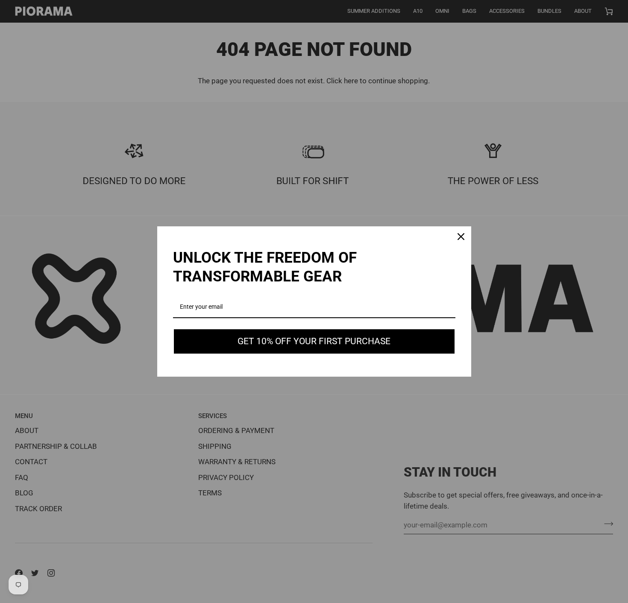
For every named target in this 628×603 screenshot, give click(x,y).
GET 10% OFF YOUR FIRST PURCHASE (314, 341)
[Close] (461, 236)
